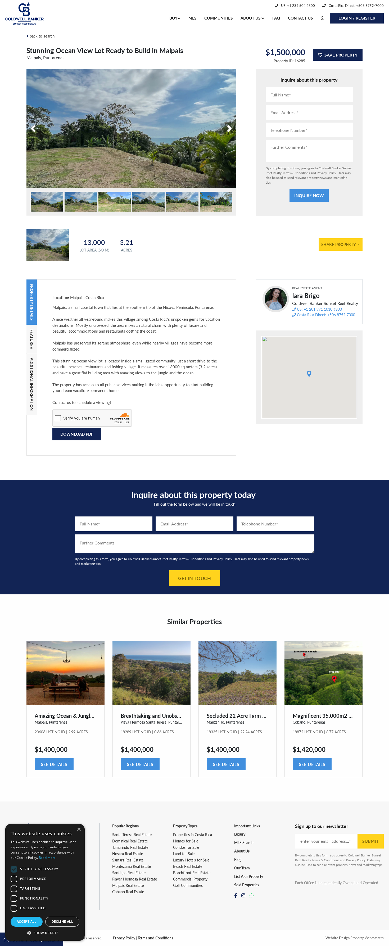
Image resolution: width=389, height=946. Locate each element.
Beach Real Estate (187, 866)
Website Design (337, 937)
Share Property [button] (339, 244)
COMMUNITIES (218, 18)
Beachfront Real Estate (191, 872)
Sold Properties (246, 884)
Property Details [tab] (32, 302)
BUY (173, 18)
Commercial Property (190, 879)
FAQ (276, 18)
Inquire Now (309, 195)
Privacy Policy (326, 173)
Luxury (239, 834)
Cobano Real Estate (128, 891)
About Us (242, 851)
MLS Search (244, 842)
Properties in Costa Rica (192, 834)
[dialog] (45, 882)
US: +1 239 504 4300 (297, 5)
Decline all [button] (62, 921)
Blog (237, 859)
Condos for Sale (186, 847)
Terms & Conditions (296, 173)
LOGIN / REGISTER (356, 18)
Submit (370, 841)
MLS (192, 18)
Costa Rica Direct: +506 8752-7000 (356, 5)
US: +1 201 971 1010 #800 (319, 309)
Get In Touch (194, 578)
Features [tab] (32, 339)
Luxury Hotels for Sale (191, 860)
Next (223, 125)
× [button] (79, 830)
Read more (47, 857)
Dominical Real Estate (130, 841)
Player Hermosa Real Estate (134, 879)
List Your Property (248, 876)
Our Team (242, 867)
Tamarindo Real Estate (130, 847)
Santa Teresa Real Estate (132, 834)
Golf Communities (188, 885)
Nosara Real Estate (127, 853)
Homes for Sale (185, 841)
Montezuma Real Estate (131, 866)
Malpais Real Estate (128, 885)
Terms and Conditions (155, 937)
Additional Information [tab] (32, 384)
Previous (43, 125)
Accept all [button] (27, 921)
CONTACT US (300, 18)
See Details (54, 764)
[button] (45, 932)
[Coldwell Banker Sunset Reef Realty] (24, 15)
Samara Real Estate (127, 860)
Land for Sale (184, 853)
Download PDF (76, 434)
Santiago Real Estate (129, 872)
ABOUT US (251, 18)
